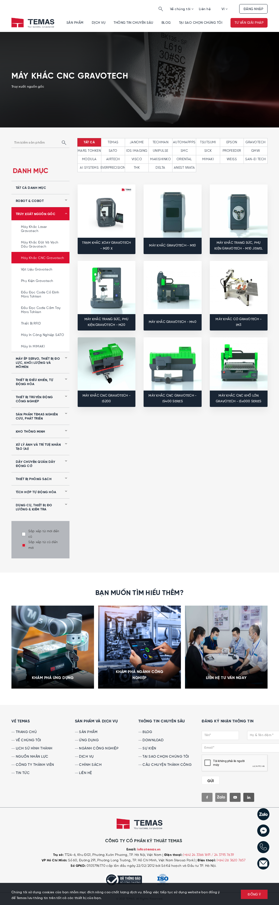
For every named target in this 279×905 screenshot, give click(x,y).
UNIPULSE (160, 151)
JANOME (137, 142)
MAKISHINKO (160, 159)
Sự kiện (149, 748)
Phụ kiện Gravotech (37, 281)
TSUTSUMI (208, 142)
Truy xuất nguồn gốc (35, 214)
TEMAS (113, 142)
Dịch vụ (98, 23)
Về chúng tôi (181, 9)
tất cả (89, 142)
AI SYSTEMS (89, 167)
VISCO (137, 159)
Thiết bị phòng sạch (33, 479)
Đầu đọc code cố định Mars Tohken (40, 294)
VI (223, 9)
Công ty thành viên (34, 765)
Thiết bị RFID (31, 323)
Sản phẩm (75, 23)
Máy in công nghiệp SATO (42, 335)
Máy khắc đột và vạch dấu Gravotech (40, 244)
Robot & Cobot (30, 201)
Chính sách (90, 765)
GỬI (210, 781)
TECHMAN (160, 142)
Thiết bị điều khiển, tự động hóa (34, 382)
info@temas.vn (148, 849)
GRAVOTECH (255, 142)
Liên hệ (205, 9)
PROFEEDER (232, 151)
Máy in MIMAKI (33, 346)
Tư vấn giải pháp (249, 23)
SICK (208, 151)
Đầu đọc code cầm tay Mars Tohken (41, 310)
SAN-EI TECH (255, 159)
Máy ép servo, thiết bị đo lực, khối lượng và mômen (38, 363)
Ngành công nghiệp (98, 748)
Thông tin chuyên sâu (133, 23)
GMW (255, 151)
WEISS (232, 159)
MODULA (89, 159)
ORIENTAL (184, 159)
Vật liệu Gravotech (37, 269)
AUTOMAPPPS (184, 142)
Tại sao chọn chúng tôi (201, 23)
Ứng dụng (88, 740)
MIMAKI (208, 159)
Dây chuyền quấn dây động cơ (35, 464)
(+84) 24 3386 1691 (197, 855)
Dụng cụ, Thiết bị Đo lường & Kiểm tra (34, 507)
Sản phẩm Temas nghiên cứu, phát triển (37, 416)
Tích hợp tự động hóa (36, 492)
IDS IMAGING (136, 151)
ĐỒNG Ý (254, 894)
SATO (113, 151)
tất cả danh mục (31, 188)
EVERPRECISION (113, 167)
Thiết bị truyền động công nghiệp (34, 399)
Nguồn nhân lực (31, 756)
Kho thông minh (30, 431)
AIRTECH (113, 159)
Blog (166, 23)
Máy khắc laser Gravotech (34, 229)
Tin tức (22, 773)
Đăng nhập (253, 9)
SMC (184, 151)
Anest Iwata (184, 167)
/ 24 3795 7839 (222, 855)
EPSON (231, 142)
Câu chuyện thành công (167, 765)
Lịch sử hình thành (34, 748)
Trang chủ (26, 732)
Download (153, 740)
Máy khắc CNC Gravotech (42, 258)
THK (137, 167)
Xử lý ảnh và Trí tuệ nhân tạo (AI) (38, 447)
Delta (160, 167)
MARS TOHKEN (89, 151)
